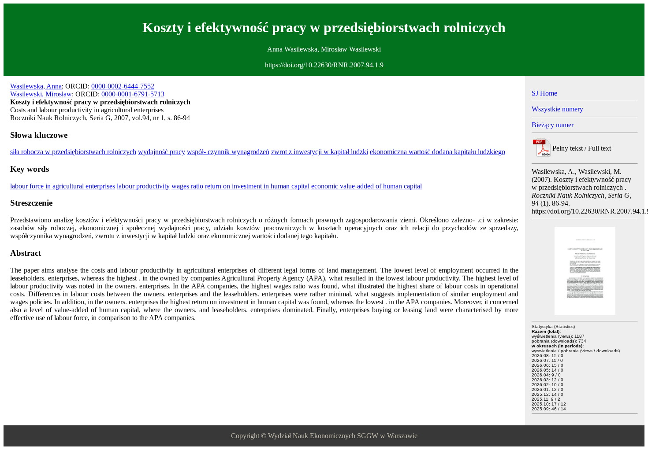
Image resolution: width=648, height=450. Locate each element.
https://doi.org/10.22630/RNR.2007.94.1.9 (324, 65)
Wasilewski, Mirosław (41, 94)
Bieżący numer (553, 125)
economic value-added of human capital (366, 186)
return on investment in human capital (257, 186)
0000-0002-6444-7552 (122, 86)
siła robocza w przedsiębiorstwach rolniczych (73, 151)
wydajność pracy (161, 151)
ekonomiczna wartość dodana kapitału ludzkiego (437, 151)
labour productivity (143, 186)
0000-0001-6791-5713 (132, 94)
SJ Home (544, 93)
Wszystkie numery (557, 109)
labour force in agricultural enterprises (62, 186)
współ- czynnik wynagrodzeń (228, 151)
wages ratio (187, 186)
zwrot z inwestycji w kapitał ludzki (319, 151)
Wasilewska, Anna (36, 86)
